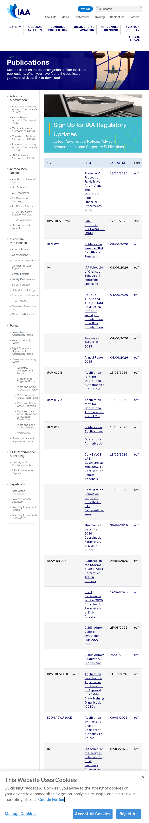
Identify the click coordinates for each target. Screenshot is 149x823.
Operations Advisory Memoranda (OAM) (24, 137)
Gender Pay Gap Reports (22, 267)
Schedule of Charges (24, 290)
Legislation (17, 484)
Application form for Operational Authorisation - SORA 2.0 (94, 380)
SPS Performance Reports (22, 472)
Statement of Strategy (25, 295)
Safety (15, 26)
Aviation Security (132, 28)
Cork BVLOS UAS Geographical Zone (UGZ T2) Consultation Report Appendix (94, 467)
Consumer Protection (58, 28)
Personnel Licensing (109, 28)
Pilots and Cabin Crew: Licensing (26, 404)
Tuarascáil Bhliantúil (23, 314)
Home (11, 57)
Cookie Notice (51, 799)
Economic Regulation (24, 260)
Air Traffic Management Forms (25, 370)
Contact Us (117, 17)
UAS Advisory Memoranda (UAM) (23, 156)
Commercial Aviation (84, 28)
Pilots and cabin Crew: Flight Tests (27, 396)
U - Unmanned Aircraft (21, 226)
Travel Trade (134, 38)
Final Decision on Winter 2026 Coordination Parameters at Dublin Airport (94, 537)
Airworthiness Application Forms (22, 333)
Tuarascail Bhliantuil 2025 (92, 342)
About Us (50, 17)
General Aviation (35, 28)
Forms (14, 325)
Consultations (20, 254)
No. (49, 162)
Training (100, 17)
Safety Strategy (21, 284)
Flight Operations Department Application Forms (22, 351)
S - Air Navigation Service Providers (22, 213)
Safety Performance (24, 279)
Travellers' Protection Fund (24, 307)
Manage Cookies (20, 813)
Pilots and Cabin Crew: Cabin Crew (27, 388)
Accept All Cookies (92, 814)
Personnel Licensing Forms (24, 360)
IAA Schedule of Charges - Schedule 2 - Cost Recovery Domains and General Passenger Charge (94, 765)
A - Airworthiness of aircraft (24, 180)
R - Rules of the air (23, 206)
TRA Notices (19, 301)
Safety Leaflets (20, 273)
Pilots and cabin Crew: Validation (26, 426)
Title (88, 162)
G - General (19, 187)
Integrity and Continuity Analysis (23, 463)
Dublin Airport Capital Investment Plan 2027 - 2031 (95, 635)
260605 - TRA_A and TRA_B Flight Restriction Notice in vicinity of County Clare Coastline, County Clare (94, 311)
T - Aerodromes (21, 220)
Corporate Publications (18, 241)
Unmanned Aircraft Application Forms (23, 439)
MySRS (85, 8)
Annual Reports (21, 249)
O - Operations (20, 192)
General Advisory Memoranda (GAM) (23, 129)
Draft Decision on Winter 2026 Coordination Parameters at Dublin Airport (94, 604)
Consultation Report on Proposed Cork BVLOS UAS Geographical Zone (94, 502)
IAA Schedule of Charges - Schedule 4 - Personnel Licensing (94, 275)
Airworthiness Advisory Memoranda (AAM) (24, 120)
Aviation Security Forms (21, 341)
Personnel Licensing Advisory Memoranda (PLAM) (24, 147)
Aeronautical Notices (18, 170)
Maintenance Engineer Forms (26, 380)
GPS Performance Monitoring (22, 453)
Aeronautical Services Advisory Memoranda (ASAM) (24, 109)
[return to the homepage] (18, 11)
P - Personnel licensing (20, 199)
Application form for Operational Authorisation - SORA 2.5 (94, 408)
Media (65, 17)
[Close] (143, 776)
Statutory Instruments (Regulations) (24, 516)
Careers (134, 17)
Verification (23, 433)
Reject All (129, 814)
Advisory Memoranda (18, 98)
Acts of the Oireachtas (18, 492)
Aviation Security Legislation (21, 500)
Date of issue (119, 162)
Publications (81, 17)
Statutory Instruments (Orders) (24, 508)
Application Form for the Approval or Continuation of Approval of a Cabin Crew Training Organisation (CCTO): (94, 690)
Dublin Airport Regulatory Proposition (95, 659)
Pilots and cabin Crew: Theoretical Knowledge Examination (27, 415)
